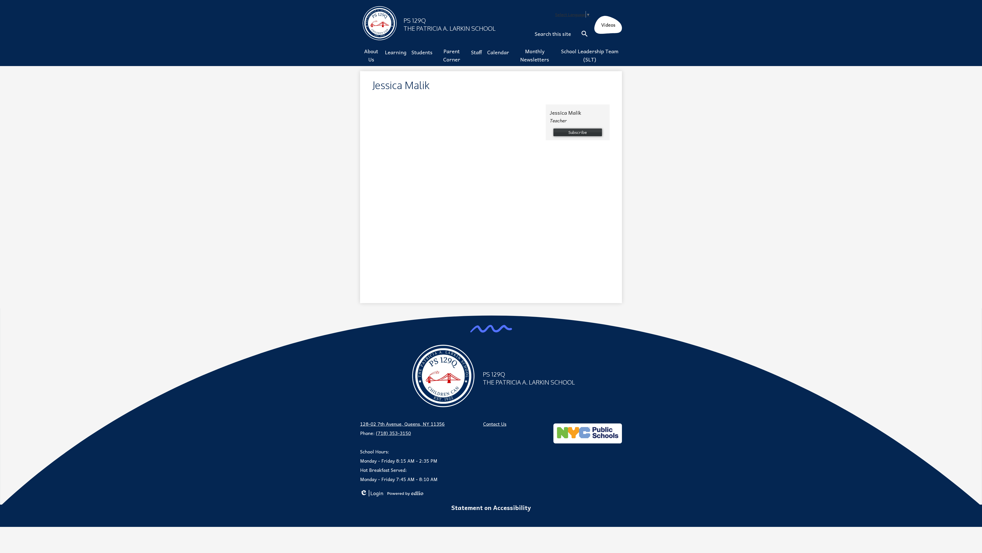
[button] (371, 55)
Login (371, 493)
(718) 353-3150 (393, 433)
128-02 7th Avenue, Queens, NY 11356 (402, 424)
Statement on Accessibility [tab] (491, 507)
